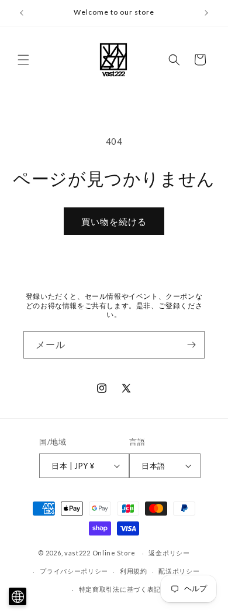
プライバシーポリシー (74, 571)
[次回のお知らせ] (206, 13)
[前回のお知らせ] (21, 13)
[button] (23, 60)
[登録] (191, 345)
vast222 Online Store (100, 553)
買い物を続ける (114, 221)
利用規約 (133, 571)
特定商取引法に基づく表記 (120, 589)
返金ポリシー (168, 553)
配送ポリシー (178, 571)
